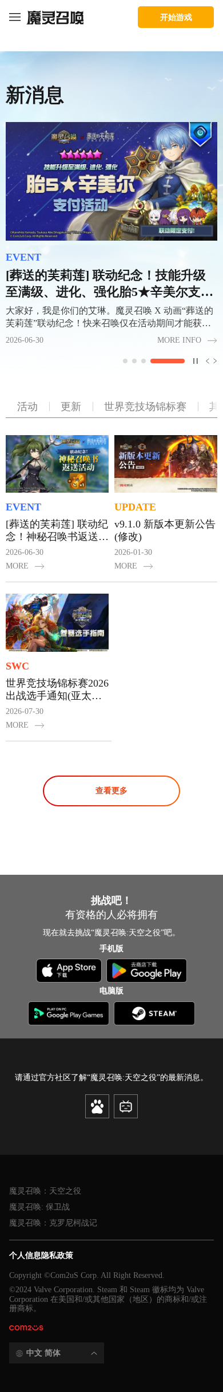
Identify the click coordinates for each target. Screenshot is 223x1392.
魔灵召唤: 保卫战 (39, 1207)
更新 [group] (71, 406)
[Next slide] (213, 361)
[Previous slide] (205, 361)
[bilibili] (125, 1106)
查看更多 (111, 790)
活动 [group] (27, 406)
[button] (140, 361)
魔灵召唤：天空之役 (45, 1191)
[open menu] (14, 17)
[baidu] (97, 1106)
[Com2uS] (26, 1328)
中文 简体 (43, 1353)
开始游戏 (176, 17)
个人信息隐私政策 (41, 1256)
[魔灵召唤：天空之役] (54, 17)
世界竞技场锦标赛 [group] (145, 406)
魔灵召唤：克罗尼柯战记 (53, 1223)
